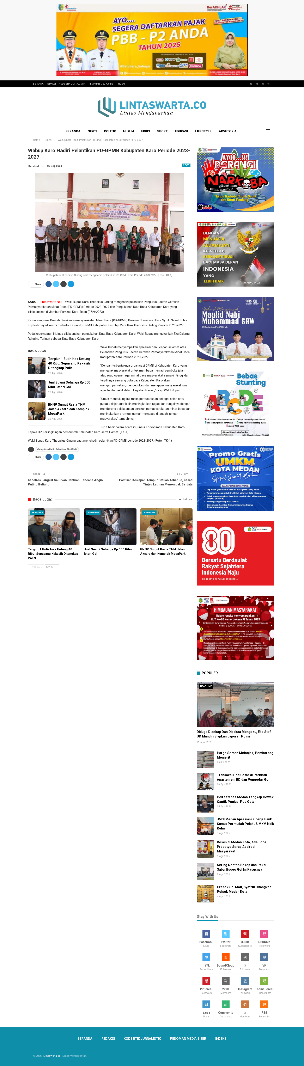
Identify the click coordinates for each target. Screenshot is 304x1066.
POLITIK (110, 131)
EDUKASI (181, 131)
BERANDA (38, 83)
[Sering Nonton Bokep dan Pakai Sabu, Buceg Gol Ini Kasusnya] (205, 871)
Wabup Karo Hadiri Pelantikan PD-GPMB (57, 449)
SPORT (162, 131)
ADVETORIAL (228, 131)
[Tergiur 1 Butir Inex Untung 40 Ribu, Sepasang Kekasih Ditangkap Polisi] (36, 365)
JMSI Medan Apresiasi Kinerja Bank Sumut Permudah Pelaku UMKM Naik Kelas (245, 823)
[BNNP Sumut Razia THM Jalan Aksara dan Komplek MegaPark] (36, 411)
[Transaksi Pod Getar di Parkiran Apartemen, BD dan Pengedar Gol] (205, 781)
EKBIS (145, 131)
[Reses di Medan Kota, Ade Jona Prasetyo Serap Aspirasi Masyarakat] (205, 849)
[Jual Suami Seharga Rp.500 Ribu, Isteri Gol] (36, 389)
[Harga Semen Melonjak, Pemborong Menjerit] (205, 759)
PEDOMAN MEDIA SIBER (101, 83)
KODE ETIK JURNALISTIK (72, 83)
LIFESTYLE (203, 131)
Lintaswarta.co (51, 1055)
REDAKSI (51, 83)
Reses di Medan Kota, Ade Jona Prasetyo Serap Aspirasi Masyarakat (241, 846)
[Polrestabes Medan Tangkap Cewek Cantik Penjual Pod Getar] (205, 804)
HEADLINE (37, 512)
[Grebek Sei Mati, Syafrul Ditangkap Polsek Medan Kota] (205, 893)
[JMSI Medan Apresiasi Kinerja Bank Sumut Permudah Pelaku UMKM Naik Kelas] (205, 826)
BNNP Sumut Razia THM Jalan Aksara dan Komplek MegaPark (68, 409)
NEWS (92, 131)
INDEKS (121, 83)
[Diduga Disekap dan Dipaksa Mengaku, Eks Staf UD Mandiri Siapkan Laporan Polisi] (235, 704)
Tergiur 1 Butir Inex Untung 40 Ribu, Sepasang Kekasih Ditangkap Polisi (69, 363)
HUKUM (128, 131)
